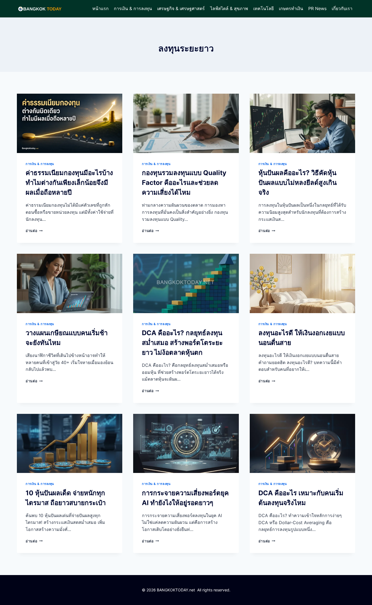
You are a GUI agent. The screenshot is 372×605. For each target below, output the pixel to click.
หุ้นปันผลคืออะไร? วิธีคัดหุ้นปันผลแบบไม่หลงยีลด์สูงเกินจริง (297, 182)
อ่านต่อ (34, 231)
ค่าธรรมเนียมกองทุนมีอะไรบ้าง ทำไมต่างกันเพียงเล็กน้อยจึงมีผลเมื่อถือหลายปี (69, 182)
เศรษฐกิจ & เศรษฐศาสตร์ (181, 8)
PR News (317, 8)
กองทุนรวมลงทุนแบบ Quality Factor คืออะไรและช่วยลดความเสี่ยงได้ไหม (184, 182)
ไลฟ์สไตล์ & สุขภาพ (229, 8)
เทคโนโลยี (263, 8)
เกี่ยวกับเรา (342, 8)
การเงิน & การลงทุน (133, 8)
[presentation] (69, 123)
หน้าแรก (100, 8)
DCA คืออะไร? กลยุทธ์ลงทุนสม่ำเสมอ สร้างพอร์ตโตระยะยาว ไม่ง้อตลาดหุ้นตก (182, 342)
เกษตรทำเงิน (291, 8)
